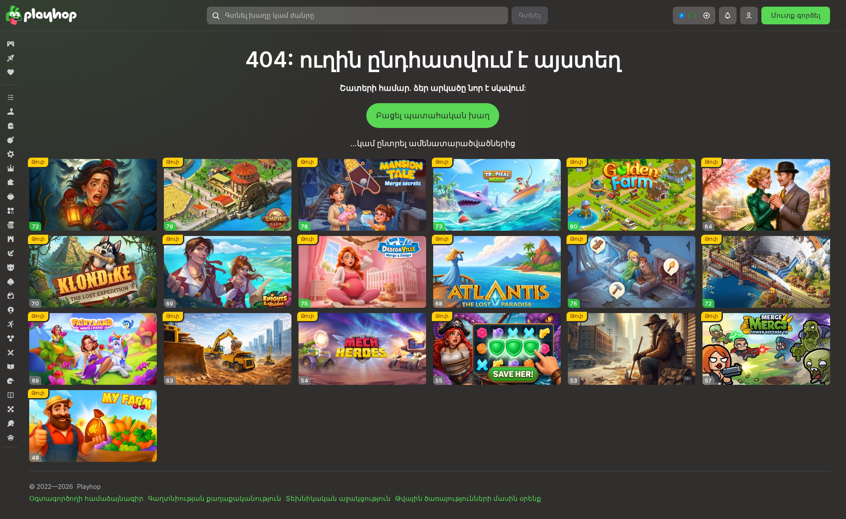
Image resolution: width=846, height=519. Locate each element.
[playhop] (41, 15)
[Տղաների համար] (10, 267)
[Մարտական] (10, 140)
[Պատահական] (10, 197)
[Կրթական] (10, 367)
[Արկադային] (10, 324)
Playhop (89, 486)
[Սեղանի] (10, 409)
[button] (694, 15)
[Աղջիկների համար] (10, 296)
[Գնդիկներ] (10, 338)
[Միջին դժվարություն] (10, 154)
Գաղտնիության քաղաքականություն (214, 498)
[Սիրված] (10, 72)
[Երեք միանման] (10, 211)
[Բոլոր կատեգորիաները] (10, 97)
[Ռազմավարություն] (10, 239)
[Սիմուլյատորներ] (10, 112)
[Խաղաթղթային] (10, 282)
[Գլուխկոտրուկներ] (10, 182)
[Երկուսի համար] (10, 352)
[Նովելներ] (10, 395)
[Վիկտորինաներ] (10, 437)
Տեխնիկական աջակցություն (338, 498)
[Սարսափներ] (10, 126)
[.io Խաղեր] (10, 310)
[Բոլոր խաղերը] (10, 44)
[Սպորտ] (10, 423)
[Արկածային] (10, 253)
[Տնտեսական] (10, 225)
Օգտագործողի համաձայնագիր (86, 498)
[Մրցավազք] (10, 381)
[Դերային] (10, 168)
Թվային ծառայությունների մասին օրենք (468, 498)
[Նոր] (10, 58)
